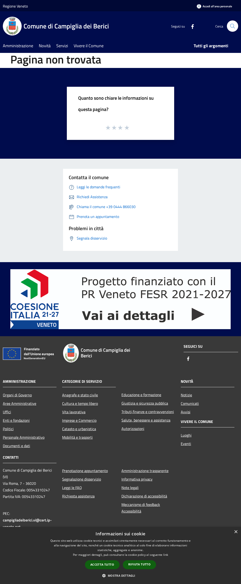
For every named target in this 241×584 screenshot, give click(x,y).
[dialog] (120, 555)
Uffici (7, 412)
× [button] (235, 532)
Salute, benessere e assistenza (145, 420)
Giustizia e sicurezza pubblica (144, 403)
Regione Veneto (15, 6)
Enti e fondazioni (16, 420)
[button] (120, 575)
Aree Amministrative (19, 403)
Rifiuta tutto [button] (139, 564)
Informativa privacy (137, 479)
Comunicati (190, 403)
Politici (8, 429)
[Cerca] (232, 26)
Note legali (130, 487)
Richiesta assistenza (78, 496)
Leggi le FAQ (72, 487)
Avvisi (185, 412)
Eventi (186, 443)
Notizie (186, 395)
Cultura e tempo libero (80, 403)
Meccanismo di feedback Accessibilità (140, 508)
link (165, 555)
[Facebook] (190, 26)
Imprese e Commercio (79, 420)
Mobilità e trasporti (77, 437)
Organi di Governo (17, 395)
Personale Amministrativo (23, 437)
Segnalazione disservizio (81, 479)
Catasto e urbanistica (79, 429)
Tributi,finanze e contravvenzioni (147, 411)
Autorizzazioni (132, 428)
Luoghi (186, 435)
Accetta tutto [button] (102, 565)
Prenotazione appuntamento (85, 471)
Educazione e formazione (141, 395)
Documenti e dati (16, 446)
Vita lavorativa (73, 412)
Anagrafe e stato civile (80, 395)
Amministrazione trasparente (145, 471)
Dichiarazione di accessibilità (144, 496)
